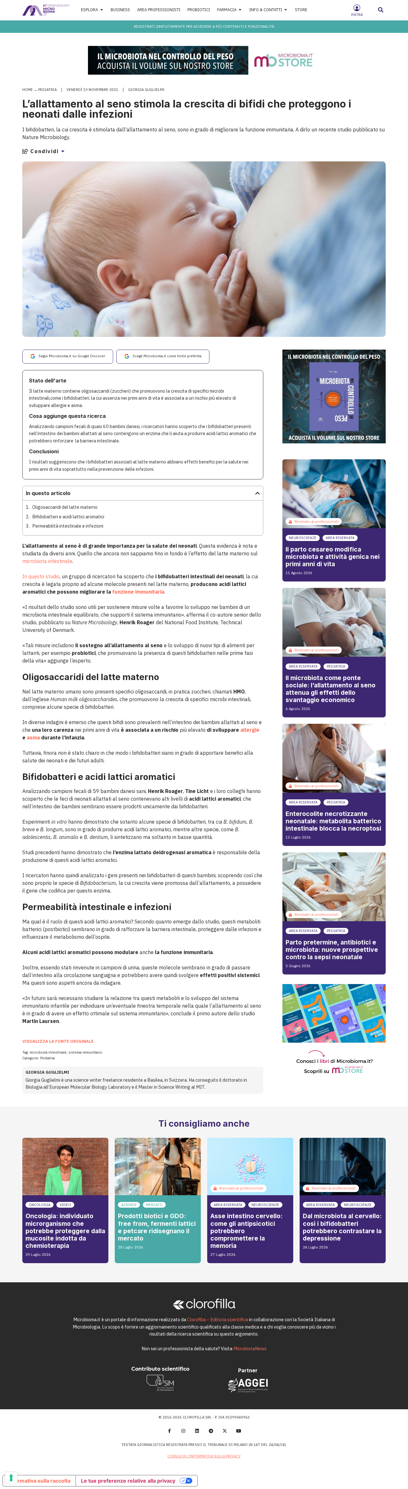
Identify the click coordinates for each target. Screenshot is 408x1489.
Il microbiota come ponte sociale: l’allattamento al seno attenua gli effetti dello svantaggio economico (330, 689)
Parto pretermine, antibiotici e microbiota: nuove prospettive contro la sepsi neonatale (332, 949)
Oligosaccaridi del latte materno (65, 507)
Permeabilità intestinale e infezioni (67, 526)
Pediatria (47, 89)
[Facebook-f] (169, 1431)
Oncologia (39, 1205)
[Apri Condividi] (62, 151)
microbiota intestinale (47, 561)
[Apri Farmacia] (240, 10)
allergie (249, 730)
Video (65, 1205)
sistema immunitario (85, 1052)
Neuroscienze (303, 538)
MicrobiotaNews (249, 1348)
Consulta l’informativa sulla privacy (204, 1456)
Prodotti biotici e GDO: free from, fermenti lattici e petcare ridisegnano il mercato (157, 1227)
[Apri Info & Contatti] (286, 10)
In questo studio (41, 576)
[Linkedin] (197, 1431)
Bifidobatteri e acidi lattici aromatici (68, 517)
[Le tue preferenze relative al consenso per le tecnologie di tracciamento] (11, 1478)
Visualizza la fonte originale (58, 1041)
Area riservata (340, 538)
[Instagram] (183, 1431)
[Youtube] (238, 1431)
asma (33, 737)
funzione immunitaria (138, 592)
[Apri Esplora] (101, 10)
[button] (381, 10)
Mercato (154, 1205)
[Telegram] (211, 1431)
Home (27, 89)
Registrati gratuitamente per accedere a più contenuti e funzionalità (204, 26)
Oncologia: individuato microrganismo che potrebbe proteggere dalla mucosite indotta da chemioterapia (65, 1230)
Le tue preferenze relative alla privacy (128, 1481)
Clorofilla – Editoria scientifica (217, 1319)
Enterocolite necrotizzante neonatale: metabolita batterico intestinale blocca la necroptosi (333, 821)
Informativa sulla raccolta (39, 1481)
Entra (357, 14)
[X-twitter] (225, 1431)
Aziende (129, 1205)
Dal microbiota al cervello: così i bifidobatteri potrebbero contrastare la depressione (342, 1227)
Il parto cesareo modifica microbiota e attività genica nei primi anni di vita (333, 556)
